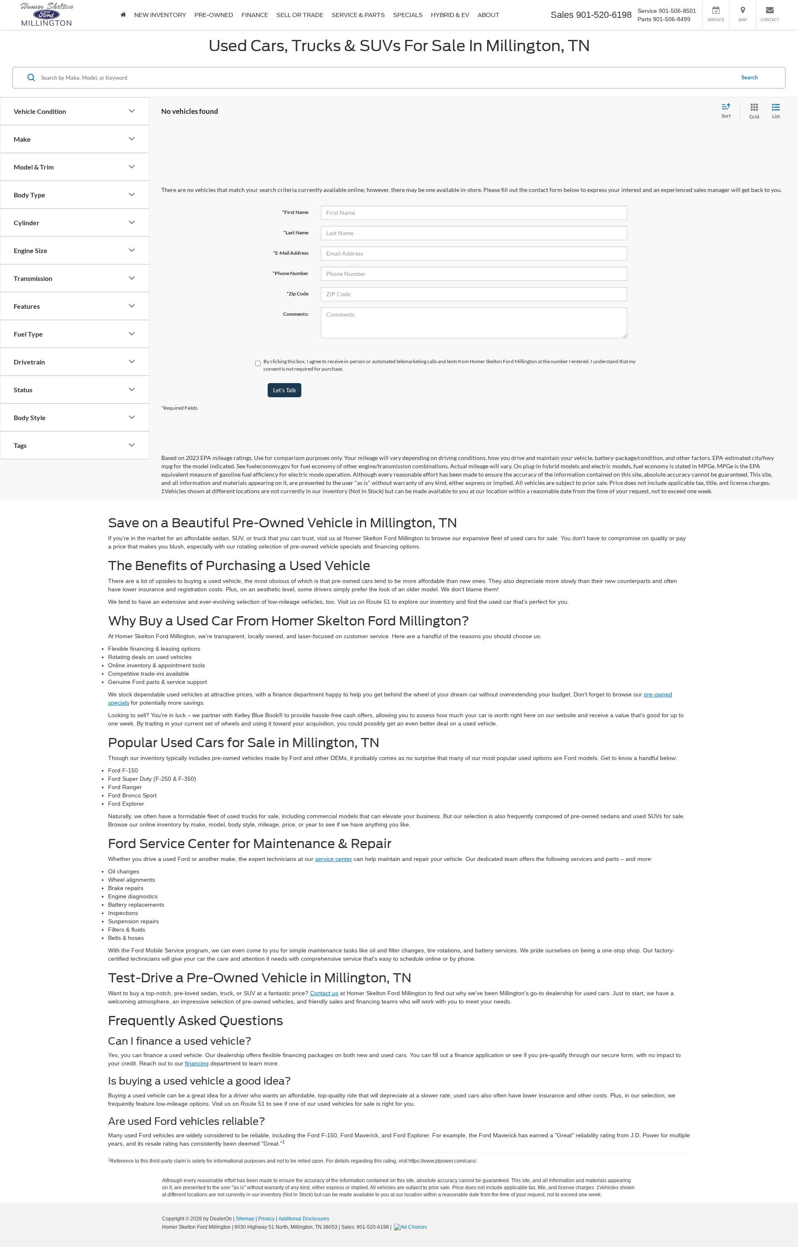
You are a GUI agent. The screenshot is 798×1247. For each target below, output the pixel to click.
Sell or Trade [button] (299, 15)
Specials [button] (408, 15)
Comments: (295, 314)
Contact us (324, 993)
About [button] (489, 15)
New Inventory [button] (160, 15)
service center (333, 859)
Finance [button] (254, 15)
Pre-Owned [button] (214, 15)
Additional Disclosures (303, 1219)
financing (197, 1063)
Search (749, 77)
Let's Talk (284, 390)
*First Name (295, 212)
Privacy (266, 1219)
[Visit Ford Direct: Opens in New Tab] (411, 1227)
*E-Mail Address (290, 253)
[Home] (123, 15)
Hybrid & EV (450, 15)
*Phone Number (290, 273)
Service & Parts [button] (358, 15)
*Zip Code (297, 293)
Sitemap (245, 1219)
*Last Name (295, 232)
